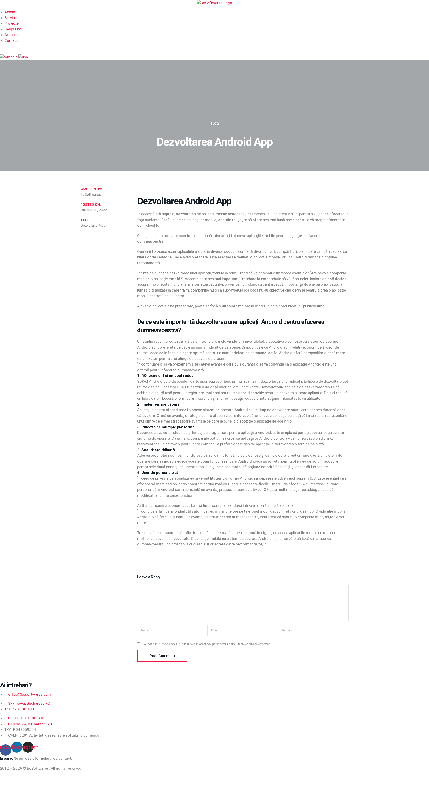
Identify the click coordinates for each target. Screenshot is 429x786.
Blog (214, 123)
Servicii (10, 17)
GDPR (39, 778)
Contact (11, 40)
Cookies (54, 778)
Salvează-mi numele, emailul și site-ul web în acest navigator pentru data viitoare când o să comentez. (206, 643)
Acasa (9, 12)
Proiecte (11, 23)
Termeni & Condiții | (17, 778)
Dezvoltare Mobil (93, 225)
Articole (11, 34)
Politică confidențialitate (84, 778)
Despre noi (13, 29)
